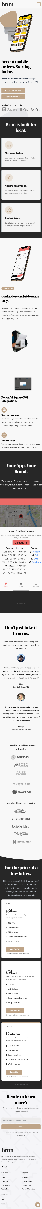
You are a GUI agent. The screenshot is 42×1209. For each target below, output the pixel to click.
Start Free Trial (15, 949)
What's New (5, 1189)
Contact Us (14, 1072)
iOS (2, 1199)
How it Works (5, 1185)
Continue (21, 1127)
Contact (25, 1177)
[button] (37, 1204)
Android (4, 1203)
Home (3, 1177)
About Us (4, 1181)
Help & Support (27, 1181)
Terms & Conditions (28, 1189)
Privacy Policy (27, 1185)
